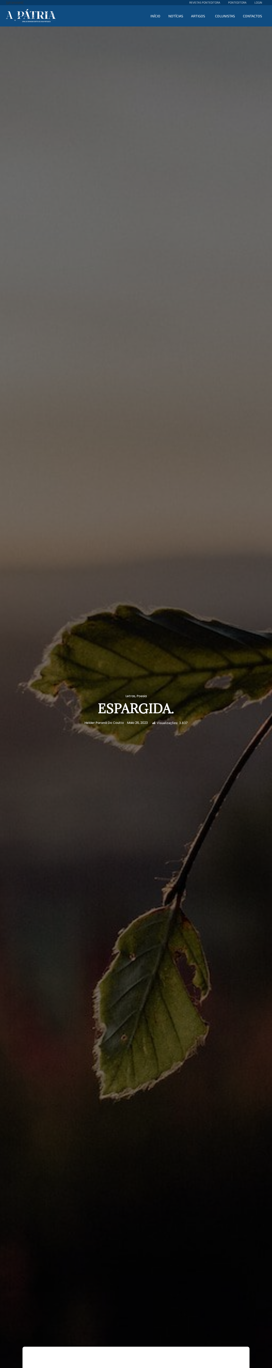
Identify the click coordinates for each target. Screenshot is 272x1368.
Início (155, 16)
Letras (130, 696)
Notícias (175, 16)
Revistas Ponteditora (204, 2)
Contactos (252, 16)
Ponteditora (237, 2)
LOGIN (258, 2)
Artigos (198, 16)
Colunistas (225, 16)
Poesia (142, 696)
